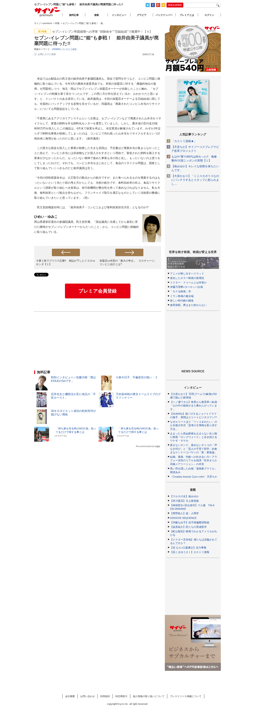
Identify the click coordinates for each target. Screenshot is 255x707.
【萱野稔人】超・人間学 (184, 513)
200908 (56, 49)
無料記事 (74, 15)
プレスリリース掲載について (185, 696)
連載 (96, 15)
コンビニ (66, 49)
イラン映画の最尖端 (182, 296)
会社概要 (70, 696)
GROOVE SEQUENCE (183, 517)
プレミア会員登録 (98, 290)
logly (157, 446)
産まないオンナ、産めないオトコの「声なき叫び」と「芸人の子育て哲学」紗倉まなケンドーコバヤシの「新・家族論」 (193, 449)
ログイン (209, 15)
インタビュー (119, 15)
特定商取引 (121, 696)
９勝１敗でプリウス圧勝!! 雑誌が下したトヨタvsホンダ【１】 (65, 262)
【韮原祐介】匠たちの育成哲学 (188, 526)
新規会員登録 (175, 5)
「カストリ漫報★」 (184, 141)
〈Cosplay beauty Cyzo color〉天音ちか (193, 476)
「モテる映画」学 (180, 291)
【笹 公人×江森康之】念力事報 (188, 547)
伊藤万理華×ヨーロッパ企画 (186, 286)
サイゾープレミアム (47, 12)
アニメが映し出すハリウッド (187, 273)
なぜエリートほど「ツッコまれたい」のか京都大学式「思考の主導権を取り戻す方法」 (193, 425)
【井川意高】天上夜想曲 (184, 500)
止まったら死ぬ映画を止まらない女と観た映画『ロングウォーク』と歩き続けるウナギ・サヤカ (193, 437)
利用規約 (105, 696)
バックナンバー (164, 15)
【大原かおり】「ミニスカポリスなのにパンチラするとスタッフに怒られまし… (195, 179)
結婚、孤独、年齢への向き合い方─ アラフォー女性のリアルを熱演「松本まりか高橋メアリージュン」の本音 (193, 460)
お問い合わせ (87, 696)
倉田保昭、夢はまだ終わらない (188, 305)
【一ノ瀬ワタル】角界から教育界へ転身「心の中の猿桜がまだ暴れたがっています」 (193, 405)
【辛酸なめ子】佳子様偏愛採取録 (189, 522)
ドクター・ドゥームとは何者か (188, 282)
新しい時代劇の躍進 (182, 300)
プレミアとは (187, 15)
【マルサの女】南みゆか (184, 496)
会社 (74, 49)
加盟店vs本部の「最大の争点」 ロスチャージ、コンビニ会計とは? (128, 262)
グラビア (142, 15)
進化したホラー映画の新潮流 (187, 277)
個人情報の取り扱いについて (148, 696)
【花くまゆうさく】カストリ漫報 (189, 552)
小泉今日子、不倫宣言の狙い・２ (137, 377)
